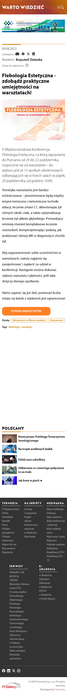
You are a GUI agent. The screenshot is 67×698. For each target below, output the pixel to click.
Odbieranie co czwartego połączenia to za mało (41, 470)
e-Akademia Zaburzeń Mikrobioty (45, 579)
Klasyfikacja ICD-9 (55, 552)
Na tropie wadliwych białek (35, 449)
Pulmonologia (16, 623)
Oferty (5, 513)
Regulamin (7, 552)
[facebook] (23, 54)
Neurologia (15, 607)
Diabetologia (16, 599)
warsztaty (26, 327)
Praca (4, 524)
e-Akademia (30, 532)
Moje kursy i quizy (56, 536)
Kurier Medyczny (18, 631)
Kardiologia (15, 615)
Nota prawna (8, 548)
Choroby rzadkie (17, 592)
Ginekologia (15, 627)
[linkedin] (33, 54)
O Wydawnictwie (11, 509)
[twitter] (28, 54)
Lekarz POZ (15, 588)
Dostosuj (51, 513)
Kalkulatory (52, 548)
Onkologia (14, 603)
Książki (27, 517)
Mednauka (29, 536)
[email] (17, 54)
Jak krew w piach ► (30, 480)
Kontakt (6, 521)
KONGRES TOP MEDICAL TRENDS (16, 576)
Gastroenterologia (18, 619)
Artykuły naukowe (56, 544)
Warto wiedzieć (17, 650)
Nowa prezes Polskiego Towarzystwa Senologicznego (41, 438)
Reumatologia (16, 611)
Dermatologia (16, 595)
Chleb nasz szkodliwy (31, 459)
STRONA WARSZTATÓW (26, 311)
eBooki (27, 521)
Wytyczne (52, 540)
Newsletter (7, 517)
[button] (60, 7)
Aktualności (56, 320)
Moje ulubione (54, 517)
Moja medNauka (55, 509)
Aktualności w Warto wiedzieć (29, 320)
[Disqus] (33, 378)
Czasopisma (30, 513)
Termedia (60, 689)
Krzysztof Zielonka (29, 60)
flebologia (14, 327)
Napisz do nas (9, 544)
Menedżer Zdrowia (19, 584)
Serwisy (28, 509)
